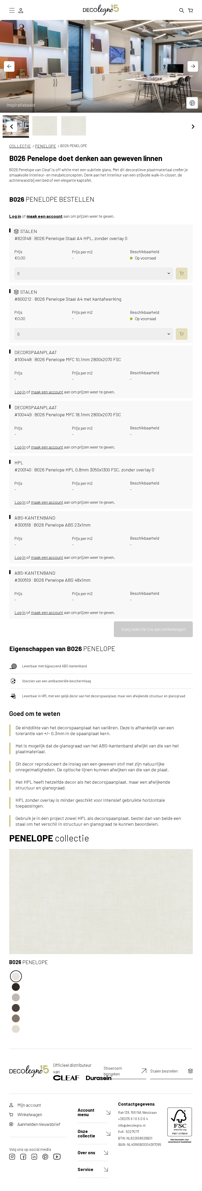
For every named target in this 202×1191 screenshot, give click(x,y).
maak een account (45, 216)
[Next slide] (193, 66)
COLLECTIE (20, 145)
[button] (45, 125)
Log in (15, 216)
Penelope (45, 145)
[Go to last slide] (9, 66)
